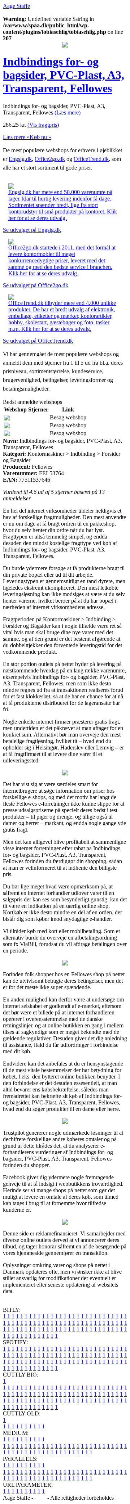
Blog (40, 1498)
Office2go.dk (50, 159)
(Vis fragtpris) (43, 125)
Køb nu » (40, 137)
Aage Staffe (16, 6)
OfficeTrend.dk (91, 159)
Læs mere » (16, 137)
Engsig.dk (20, 159)
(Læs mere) (68, 112)
